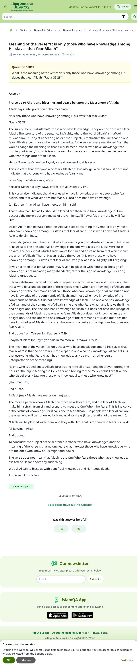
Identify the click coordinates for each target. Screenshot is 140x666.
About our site (40, 632)
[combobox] (62, 17)
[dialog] (68, 653)
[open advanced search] (123, 16)
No (79, 528)
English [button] (125, 6)
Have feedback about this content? (70, 504)
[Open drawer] (136, 6)
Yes (61, 528)
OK (9, 660)
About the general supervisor (70, 632)
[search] (135, 16)
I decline (26, 660)
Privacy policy (100, 632)
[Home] (11, 30)
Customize (126, 660)
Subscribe (95, 579)
